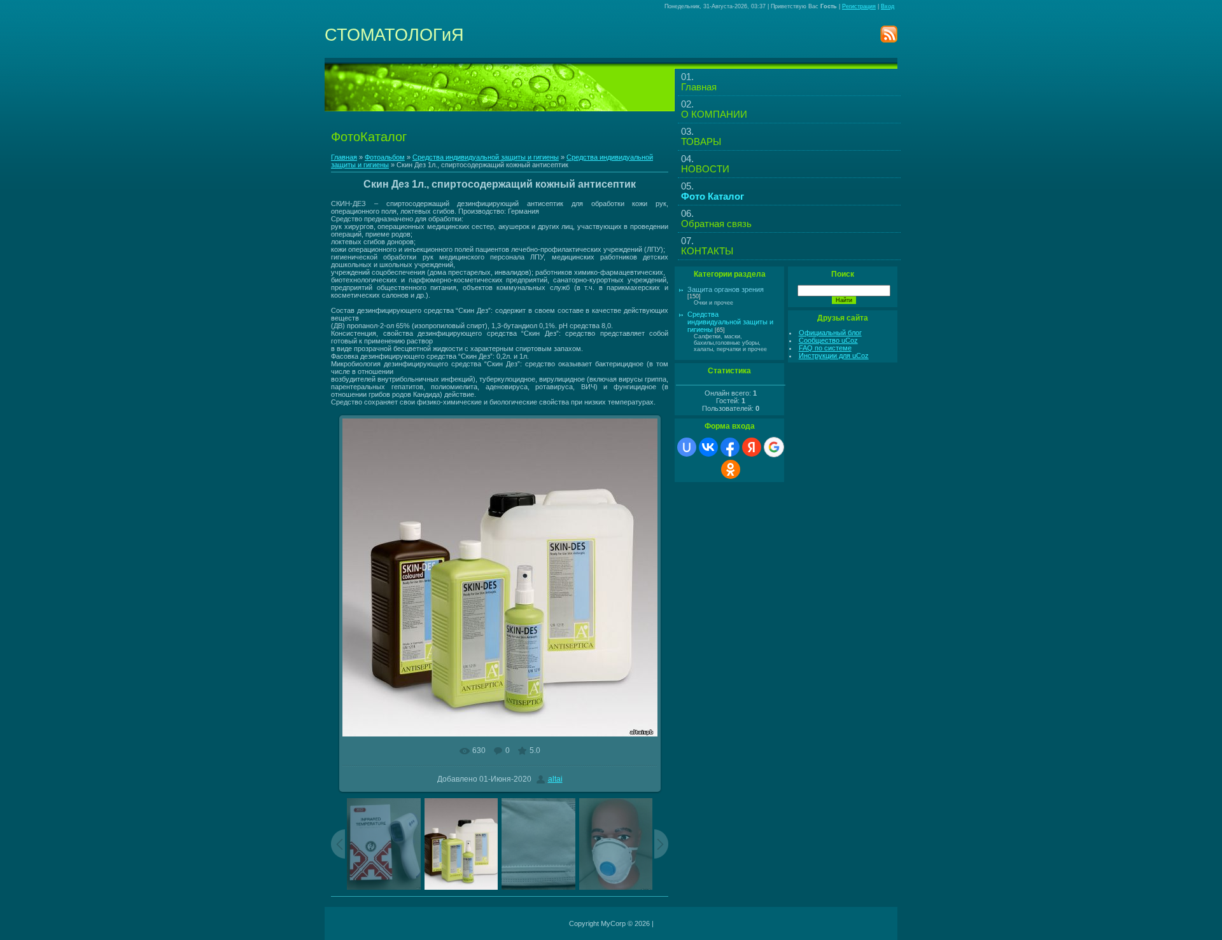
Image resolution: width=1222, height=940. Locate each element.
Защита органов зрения (725, 289)
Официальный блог (830, 332)
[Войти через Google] (774, 447)
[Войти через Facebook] (730, 447)
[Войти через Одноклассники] (730, 469)
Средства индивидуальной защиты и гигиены (485, 157)
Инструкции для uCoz (834, 355)
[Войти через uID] (686, 447)
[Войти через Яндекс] (751, 447)
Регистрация (859, 6)
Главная (344, 157)
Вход (887, 6)
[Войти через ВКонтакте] (708, 447)
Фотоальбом (385, 157)
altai (555, 779)
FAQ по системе (825, 348)
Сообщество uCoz (828, 340)
